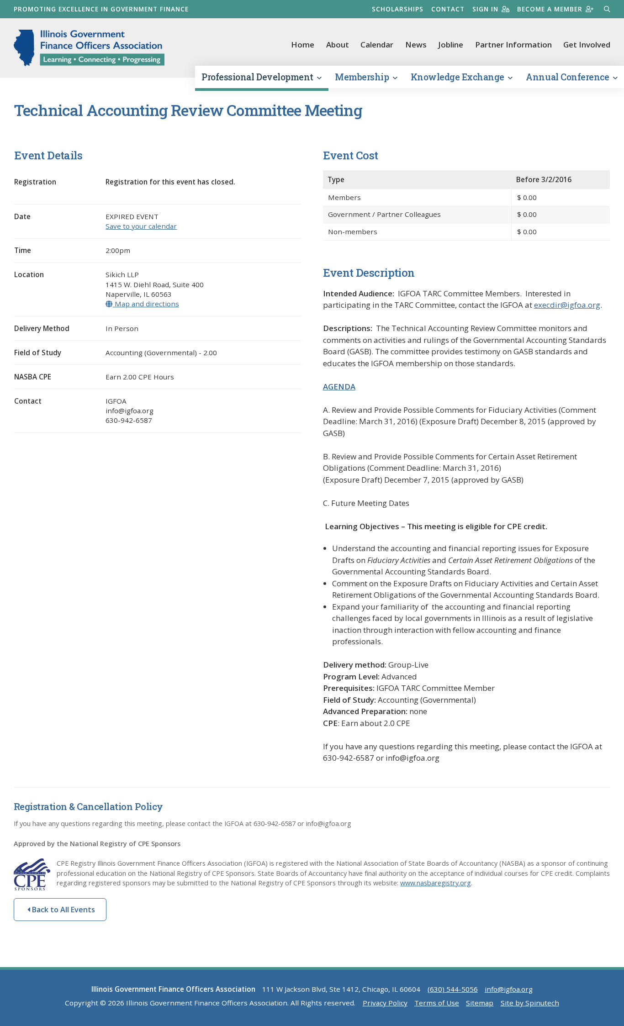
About (337, 44)
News (416, 44)
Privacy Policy (385, 1002)
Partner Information (513, 44)
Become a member (549, 9)
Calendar (376, 44)
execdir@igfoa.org (567, 305)
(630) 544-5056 (453, 989)
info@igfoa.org (509, 989)
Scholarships (397, 9)
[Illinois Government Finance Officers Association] (89, 48)
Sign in (485, 9)
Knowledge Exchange (459, 77)
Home (302, 44)
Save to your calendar (141, 226)
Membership (363, 77)
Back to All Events (62, 910)
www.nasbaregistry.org (435, 883)
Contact (448, 9)
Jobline (450, 44)
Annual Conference (568, 77)
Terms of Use (436, 1002)
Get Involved (586, 44)
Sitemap (479, 1002)
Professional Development (258, 77)
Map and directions (146, 303)
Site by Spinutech (530, 1002)
